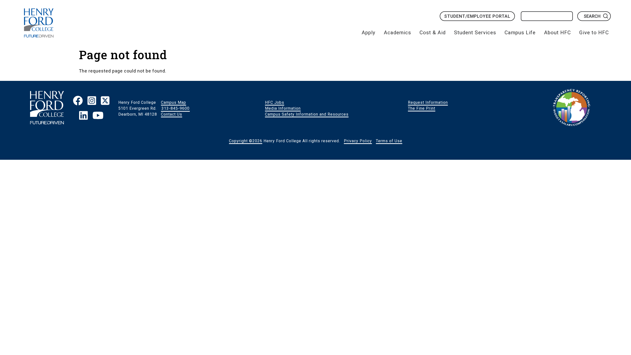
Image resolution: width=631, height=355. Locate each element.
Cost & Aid (433, 33)
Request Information (428, 102)
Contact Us (171, 114)
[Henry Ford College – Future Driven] (47, 108)
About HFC (557, 33)
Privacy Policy (358, 141)
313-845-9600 (175, 108)
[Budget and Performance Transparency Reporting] (572, 108)
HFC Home (38, 22)
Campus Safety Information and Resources (307, 114)
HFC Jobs (274, 102)
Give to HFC (594, 33)
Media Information (283, 108)
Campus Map (173, 102)
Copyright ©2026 (245, 141)
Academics (397, 33)
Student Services (475, 33)
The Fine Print (421, 108)
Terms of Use (389, 141)
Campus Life (520, 33)
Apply (368, 33)
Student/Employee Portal (477, 16)
